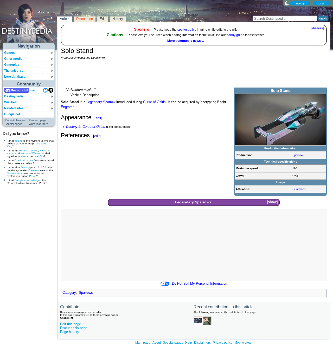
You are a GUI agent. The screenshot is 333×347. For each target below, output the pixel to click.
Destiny (25, 167)
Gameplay (11, 64)
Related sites (14, 108)
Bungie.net (12, 114)
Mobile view (242, 342)
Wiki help (10, 102)
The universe (13, 70)
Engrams (67, 107)
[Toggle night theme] (287, 3)
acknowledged (32, 180)
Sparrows (203, 202)
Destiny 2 (73, 127)
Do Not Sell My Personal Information (199, 283)
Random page (37, 120)
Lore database (14, 76)
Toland (19, 140)
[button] (272, 202)
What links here (38, 123)
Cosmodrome (15, 173)
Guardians (299, 189)
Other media (13, 59)
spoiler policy (186, 29)
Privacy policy (222, 342)
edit (98, 118)
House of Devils (28, 150)
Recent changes (15, 120)
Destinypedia (14, 96)
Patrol (32, 176)
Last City (39, 156)
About (156, 342)
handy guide (235, 35)
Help (188, 342)
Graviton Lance (24, 160)
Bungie (19, 180)
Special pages (13, 123)
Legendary (94, 102)
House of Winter (30, 153)
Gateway (33, 170)
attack (24, 156)
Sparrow (297, 155)
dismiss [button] (317, 28)
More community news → (186, 41)
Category (69, 293)
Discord (16, 90)
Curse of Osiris (154, 102)
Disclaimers (202, 342)
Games (9, 53)
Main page (142, 342)
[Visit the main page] (29, 24)
